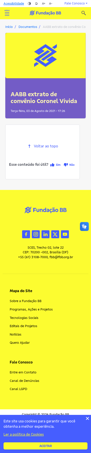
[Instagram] (36, 234)
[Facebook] (26, 234)
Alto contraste (29, 3)
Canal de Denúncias (24, 381)
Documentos (28, 27)
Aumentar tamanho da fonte (43, 3)
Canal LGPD (18, 389)
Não (71, 164)
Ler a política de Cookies (24, 434)
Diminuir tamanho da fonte (50, 3)
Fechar (87, 418)
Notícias (15, 334)
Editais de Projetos (23, 326)
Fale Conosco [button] (74, 3)
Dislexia (36, 3)
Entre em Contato (23, 372)
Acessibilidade (14, 3)
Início (9, 27)
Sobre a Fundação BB (26, 301)
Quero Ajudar (20, 342)
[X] (55, 234)
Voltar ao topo (46, 146)
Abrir (7, 13)
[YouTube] (65, 234)
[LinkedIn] (45, 234)
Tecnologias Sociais (24, 318)
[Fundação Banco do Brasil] (83, 13)
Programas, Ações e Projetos (31, 309)
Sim (58, 164)
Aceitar (45, 446)
